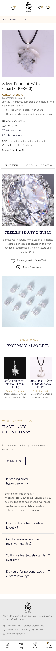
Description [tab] (11, 165)
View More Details (15, 120)
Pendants (14, 19)
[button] (6, 7)
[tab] (11, 165)
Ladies (24, 19)
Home (5, 19)
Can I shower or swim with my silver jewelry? (24, 541)
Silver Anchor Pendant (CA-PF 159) (41, 384)
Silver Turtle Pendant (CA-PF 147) (14, 384)
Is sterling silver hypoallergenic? (17, 481)
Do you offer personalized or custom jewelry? (26, 573)
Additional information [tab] (39, 165)
